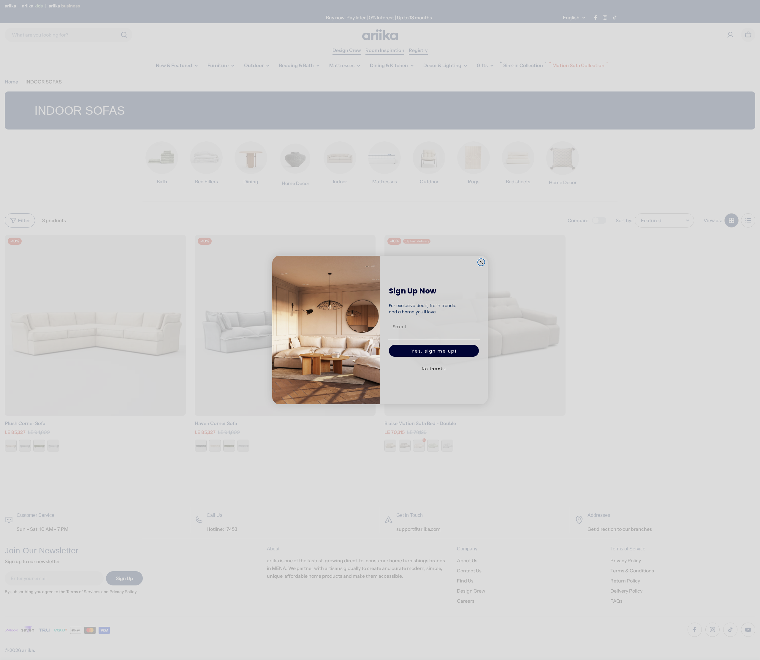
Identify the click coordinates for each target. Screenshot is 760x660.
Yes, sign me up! (434, 351)
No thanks (434, 369)
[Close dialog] (481, 262)
